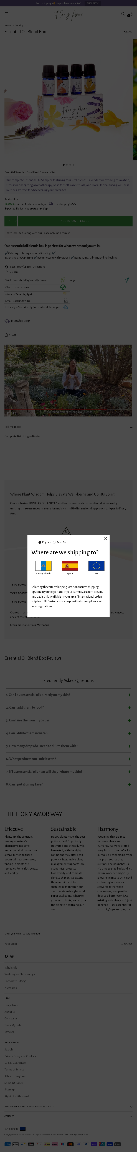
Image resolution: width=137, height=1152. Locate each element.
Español (61, 542)
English (46, 542)
